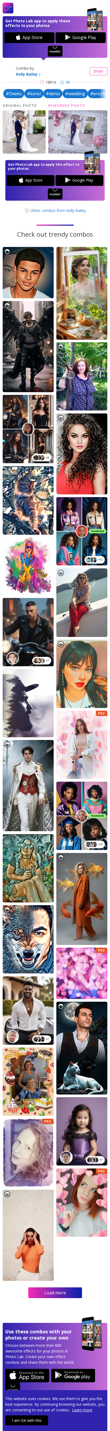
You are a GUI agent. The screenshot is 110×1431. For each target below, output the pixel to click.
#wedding (75, 94)
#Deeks (14, 94)
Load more (55, 1293)
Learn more (82, 1409)
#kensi (34, 94)
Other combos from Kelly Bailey (57, 210)
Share (98, 71)
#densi (53, 94)
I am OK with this (27, 1420)
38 (67, 82)
